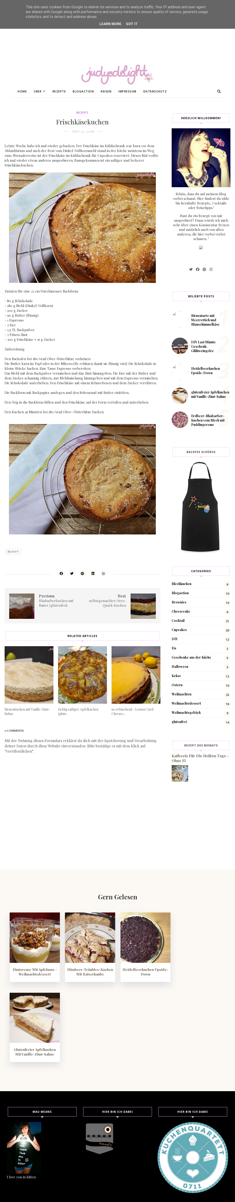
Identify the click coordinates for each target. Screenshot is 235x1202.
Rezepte (59, 91)
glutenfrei (179, 722)
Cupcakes (179, 630)
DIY (175, 639)
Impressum (127, 91)
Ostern (177, 685)
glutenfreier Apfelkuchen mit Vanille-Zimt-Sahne (210, 394)
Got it (132, 24)
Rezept (82, 112)
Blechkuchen (181, 584)
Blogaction (83, 91)
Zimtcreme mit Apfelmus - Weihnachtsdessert (35, 971)
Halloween (180, 666)
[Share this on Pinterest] (82, 573)
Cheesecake (181, 611)
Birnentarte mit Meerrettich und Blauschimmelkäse (205, 320)
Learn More (110, 24)
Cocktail (178, 620)
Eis (174, 648)
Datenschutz (155, 91)
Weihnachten (181, 694)
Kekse (176, 676)
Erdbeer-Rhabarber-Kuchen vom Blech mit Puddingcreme (208, 420)
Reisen (106, 91)
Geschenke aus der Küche (191, 657)
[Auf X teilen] (72, 573)
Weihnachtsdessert (186, 703)
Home (22, 91)
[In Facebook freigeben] (61, 573)
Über (38, 91)
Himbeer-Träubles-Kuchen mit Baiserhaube (90, 971)
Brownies (179, 602)
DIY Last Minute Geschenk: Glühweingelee (203, 346)
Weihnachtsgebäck (186, 712)
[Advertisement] (117, 32)
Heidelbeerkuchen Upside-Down (205, 370)
